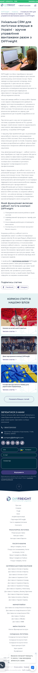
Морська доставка (18, 533)
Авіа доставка (18, 535)
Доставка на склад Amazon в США (18, 610)
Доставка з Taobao (18, 616)
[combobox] (22, 450)
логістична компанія (21, 261)
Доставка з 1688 (18, 621)
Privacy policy (18, 667)
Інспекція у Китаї (18, 552)
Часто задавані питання (18, 522)
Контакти (18, 525)
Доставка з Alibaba (18, 619)
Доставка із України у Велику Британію (18, 591)
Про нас (18, 505)
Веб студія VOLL (27, 670)
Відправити (19, 472)
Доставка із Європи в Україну (18, 594)
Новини (15, 12)
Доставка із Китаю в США (18, 574)
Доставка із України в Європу (18, 583)
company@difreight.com (13, 438)
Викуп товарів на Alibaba (18, 555)
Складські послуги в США (18, 640)
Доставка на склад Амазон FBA (18, 613)
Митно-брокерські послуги (18, 629)
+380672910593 (9, 428)
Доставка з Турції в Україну (18, 600)
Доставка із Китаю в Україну (18, 569)
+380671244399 (24, 6)
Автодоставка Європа (18, 538)
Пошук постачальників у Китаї (18, 549)
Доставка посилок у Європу (18, 597)
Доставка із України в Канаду (18, 580)
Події (18, 511)
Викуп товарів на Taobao (18, 558)
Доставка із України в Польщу (18, 586)
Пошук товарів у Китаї (18, 560)
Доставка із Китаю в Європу (18, 571)
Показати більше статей (19, 399)
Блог (18, 514)
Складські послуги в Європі (18, 637)
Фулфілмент (18, 651)
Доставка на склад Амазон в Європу (18, 607)
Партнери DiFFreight (18, 519)
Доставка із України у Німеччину (18, 588)
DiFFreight (5, 12)
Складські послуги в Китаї (18, 642)
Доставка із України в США (18, 577)
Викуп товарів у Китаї (18, 546)
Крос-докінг (18, 648)
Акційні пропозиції (18, 516)
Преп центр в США (18, 645)
